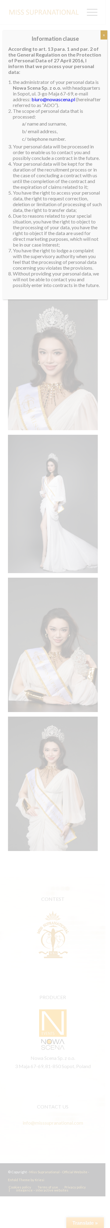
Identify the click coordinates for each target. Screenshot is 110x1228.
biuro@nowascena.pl (53, 99)
